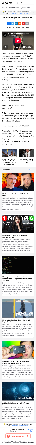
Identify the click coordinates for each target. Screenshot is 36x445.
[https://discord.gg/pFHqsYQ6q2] (32, 442)
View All (31, 170)
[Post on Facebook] (9, 23)
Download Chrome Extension (19, 13)
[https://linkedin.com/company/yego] (16, 442)
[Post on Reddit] (19, 23)
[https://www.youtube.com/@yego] (24, 442)
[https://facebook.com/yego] (4, 442)
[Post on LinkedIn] (16, 23)
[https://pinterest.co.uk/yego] (20, 442)
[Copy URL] (27, 23)
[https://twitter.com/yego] (8, 442)
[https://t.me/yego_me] (28, 442)
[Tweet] (12, 23)
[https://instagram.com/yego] (12, 442)
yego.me (6, 3)
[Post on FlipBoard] (23, 23)
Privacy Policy (30, 430)
